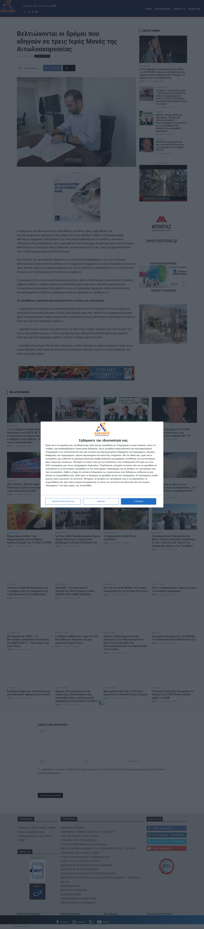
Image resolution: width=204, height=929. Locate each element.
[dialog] (102, 464)
